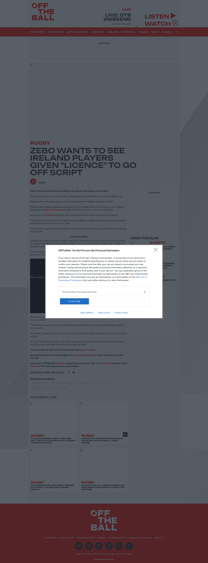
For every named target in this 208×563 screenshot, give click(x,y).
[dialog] (104, 281)
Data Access (104, 312)
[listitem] (104, 292)
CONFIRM (74, 301)
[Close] (157, 251)
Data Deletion (86, 312)
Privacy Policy (121, 312)
